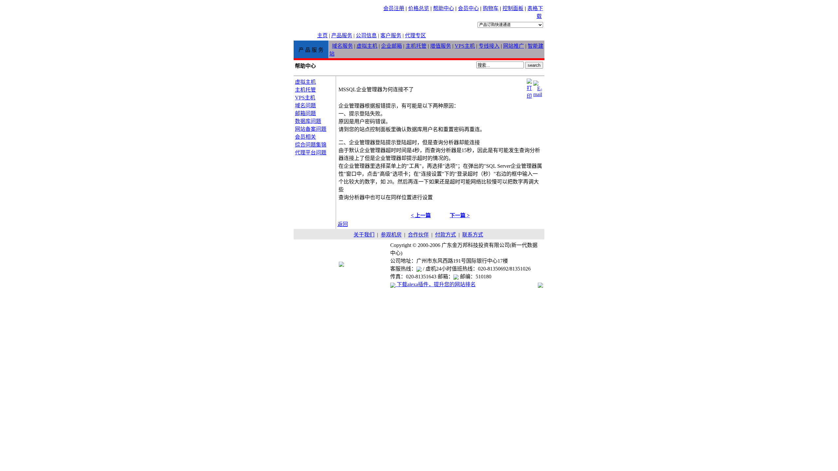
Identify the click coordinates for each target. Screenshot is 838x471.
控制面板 (512, 8)
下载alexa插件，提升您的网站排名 (435, 284)
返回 (342, 224)
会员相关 (305, 137)
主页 (322, 35)
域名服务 (342, 46)
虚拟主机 (366, 46)
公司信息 (366, 35)
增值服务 (440, 46)
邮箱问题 (305, 113)
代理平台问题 (310, 152)
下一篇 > (460, 215)
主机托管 (416, 46)
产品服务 (341, 35)
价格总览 (418, 8)
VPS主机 (465, 46)
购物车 (491, 8)
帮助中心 (443, 8)
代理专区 (415, 35)
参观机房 (391, 234)
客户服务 (390, 35)
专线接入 (489, 46)
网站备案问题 (310, 129)
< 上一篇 (421, 215)
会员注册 (393, 8)
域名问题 (305, 105)
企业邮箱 (391, 46)
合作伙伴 (418, 234)
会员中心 (468, 8)
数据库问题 (308, 121)
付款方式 (445, 234)
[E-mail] (537, 87)
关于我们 (364, 234)
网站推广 (513, 46)
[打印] (529, 87)
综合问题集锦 (310, 145)
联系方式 (472, 234)
